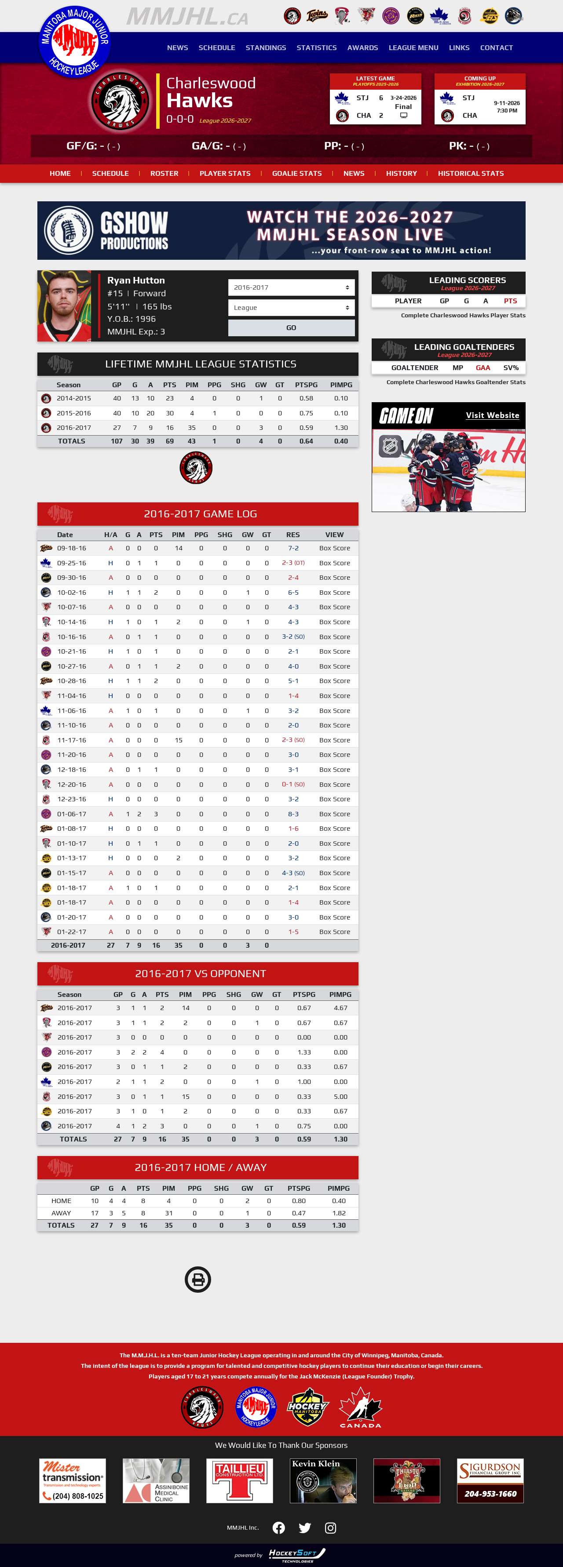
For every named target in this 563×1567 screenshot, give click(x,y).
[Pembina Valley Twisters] (341, 15)
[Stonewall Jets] (489, 15)
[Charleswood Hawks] (292, 15)
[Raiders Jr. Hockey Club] (366, 15)
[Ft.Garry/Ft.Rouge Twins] (317, 15)
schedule (110, 173)
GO (291, 328)
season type (247, 303)
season (239, 280)
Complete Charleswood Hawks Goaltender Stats (456, 381)
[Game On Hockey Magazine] (449, 456)
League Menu (414, 48)
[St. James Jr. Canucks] (440, 15)
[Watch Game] (403, 115)
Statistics (317, 48)
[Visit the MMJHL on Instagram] (330, 1527)
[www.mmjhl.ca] (74, 73)
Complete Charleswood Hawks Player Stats (463, 315)
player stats (225, 173)
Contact (496, 48)
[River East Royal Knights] (391, 15)
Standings (266, 48)
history (401, 173)
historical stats (471, 173)
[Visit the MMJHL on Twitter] (310, 1527)
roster (164, 173)
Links (459, 48)
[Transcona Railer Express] (514, 15)
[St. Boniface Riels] (415, 15)
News (177, 48)
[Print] (198, 1279)
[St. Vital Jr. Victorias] (464, 15)
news (354, 173)
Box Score (335, 548)
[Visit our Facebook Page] (284, 1527)
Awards (362, 48)
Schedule (217, 48)
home (60, 173)
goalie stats (297, 173)
